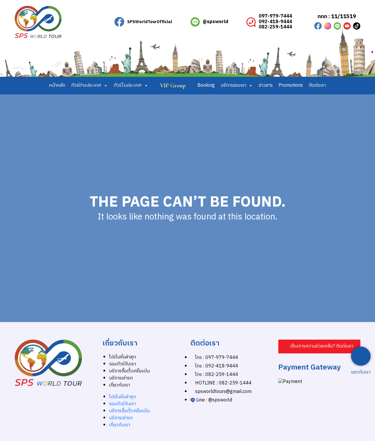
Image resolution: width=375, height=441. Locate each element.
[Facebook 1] (318, 26)
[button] (319, 346)
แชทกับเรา (361, 372)
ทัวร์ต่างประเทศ (86, 85)
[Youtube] (347, 26)
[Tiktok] (356, 26)
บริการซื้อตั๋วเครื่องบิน (129, 371)
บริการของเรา (233, 85)
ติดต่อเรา (317, 85)
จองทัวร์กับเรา (122, 364)
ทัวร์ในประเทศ (128, 85)
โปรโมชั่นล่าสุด (122, 357)
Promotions (291, 85)
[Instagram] (327, 26)
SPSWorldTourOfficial (149, 21)
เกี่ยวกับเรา (119, 385)
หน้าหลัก (57, 85)
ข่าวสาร (266, 85)
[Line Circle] (337, 26)
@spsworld (215, 22)
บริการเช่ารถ (121, 378)
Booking (206, 85)
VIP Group (173, 85)
